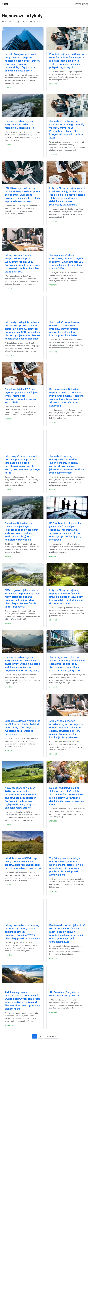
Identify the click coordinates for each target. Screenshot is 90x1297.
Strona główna (81, 4)
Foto (5, 3)
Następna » (51, 1036)
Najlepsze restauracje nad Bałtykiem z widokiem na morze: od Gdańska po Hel (19, 124)
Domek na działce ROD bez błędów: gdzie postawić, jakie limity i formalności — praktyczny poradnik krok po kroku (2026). (21, 396)
